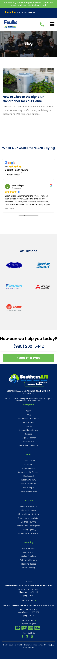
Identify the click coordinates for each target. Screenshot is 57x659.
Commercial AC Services (28, 472)
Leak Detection (28, 552)
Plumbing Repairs (28, 564)
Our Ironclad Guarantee (28, 418)
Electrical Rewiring (28, 522)
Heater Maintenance (28, 491)
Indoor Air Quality (28, 480)
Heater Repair (28, 487)
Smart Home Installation (28, 518)
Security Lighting (28, 529)
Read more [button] (9, 208)
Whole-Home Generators (28, 533)
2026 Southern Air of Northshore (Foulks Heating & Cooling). (28, 645)
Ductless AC (28, 476)
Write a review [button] (13, 174)
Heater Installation (28, 483)
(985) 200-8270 (28, 616)
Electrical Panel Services (28, 514)
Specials (28, 426)
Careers (28, 434)
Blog (28, 414)
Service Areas (28, 422)
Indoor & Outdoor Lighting (28, 525)
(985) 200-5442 (28, 346)
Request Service (28, 358)
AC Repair (28, 464)
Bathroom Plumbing (28, 560)
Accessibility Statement (28, 430)
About (28, 411)
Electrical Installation (28, 506)
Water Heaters (28, 548)
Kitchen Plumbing (28, 556)
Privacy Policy (28, 441)
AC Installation (28, 460)
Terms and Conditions (28, 445)
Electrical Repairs (28, 510)
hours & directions (28, 600)
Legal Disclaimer (28, 437)
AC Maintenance (28, 468)
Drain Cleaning (28, 567)
